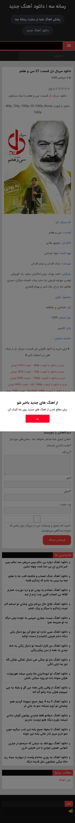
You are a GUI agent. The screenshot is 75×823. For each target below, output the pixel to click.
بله (37, 418)
